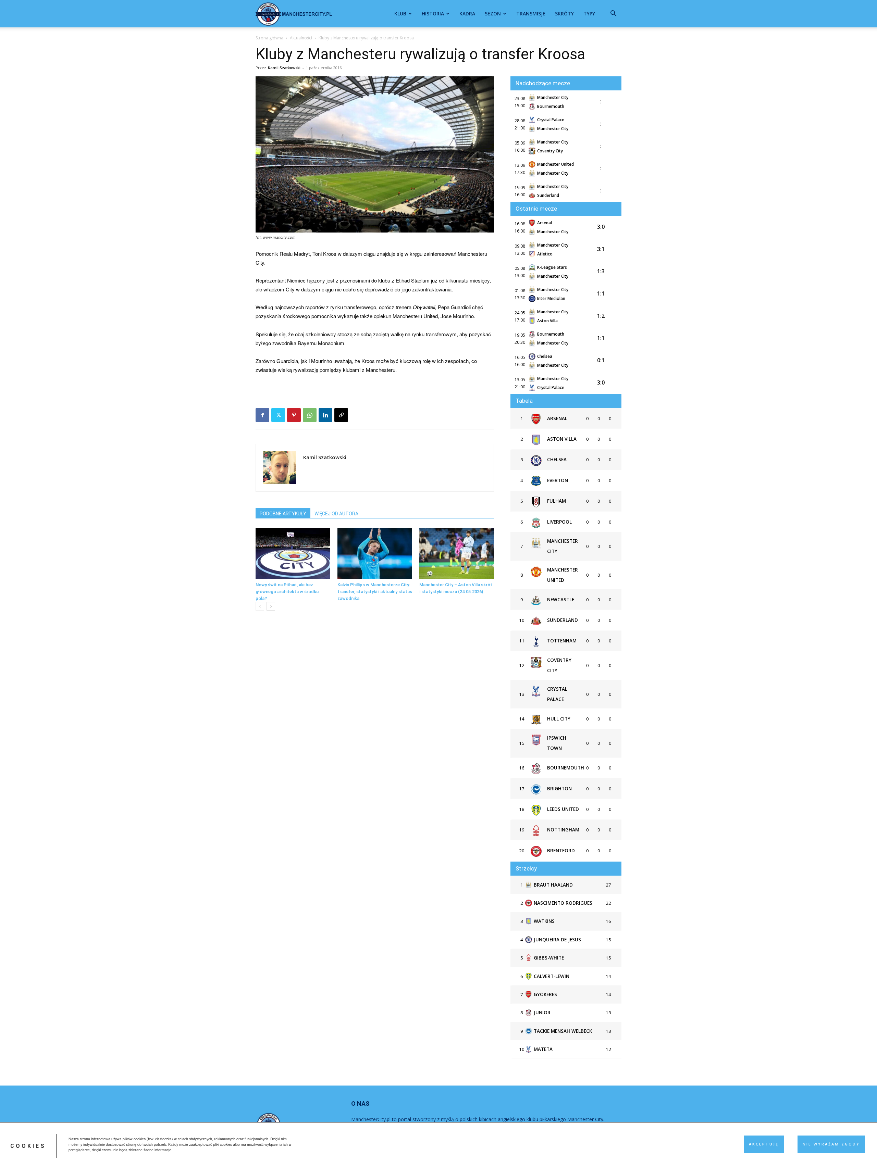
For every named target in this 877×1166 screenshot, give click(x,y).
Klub (400, 13)
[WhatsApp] (310, 415)
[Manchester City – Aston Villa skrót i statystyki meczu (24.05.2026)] (456, 553)
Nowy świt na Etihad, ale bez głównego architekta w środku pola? (287, 591)
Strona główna (269, 38)
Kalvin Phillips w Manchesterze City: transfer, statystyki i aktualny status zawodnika (374, 591)
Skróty (564, 13)
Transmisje (530, 13)
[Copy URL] (341, 415)
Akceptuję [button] (764, 1144)
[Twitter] (278, 415)
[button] (613, 14)
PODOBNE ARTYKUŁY (283, 513)
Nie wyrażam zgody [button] (831, 1144)
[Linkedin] (325, 415)
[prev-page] (260, 606)
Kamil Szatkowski (284, 67)
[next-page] (271, 606)
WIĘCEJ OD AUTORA (336, 513)
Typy (589, 13)
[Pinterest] (294, 415)
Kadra (467, 13)
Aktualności (301, 38)
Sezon (493, 13)
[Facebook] (262, 415)
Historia (433, 13)
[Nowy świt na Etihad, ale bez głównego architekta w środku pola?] (293, 553)
